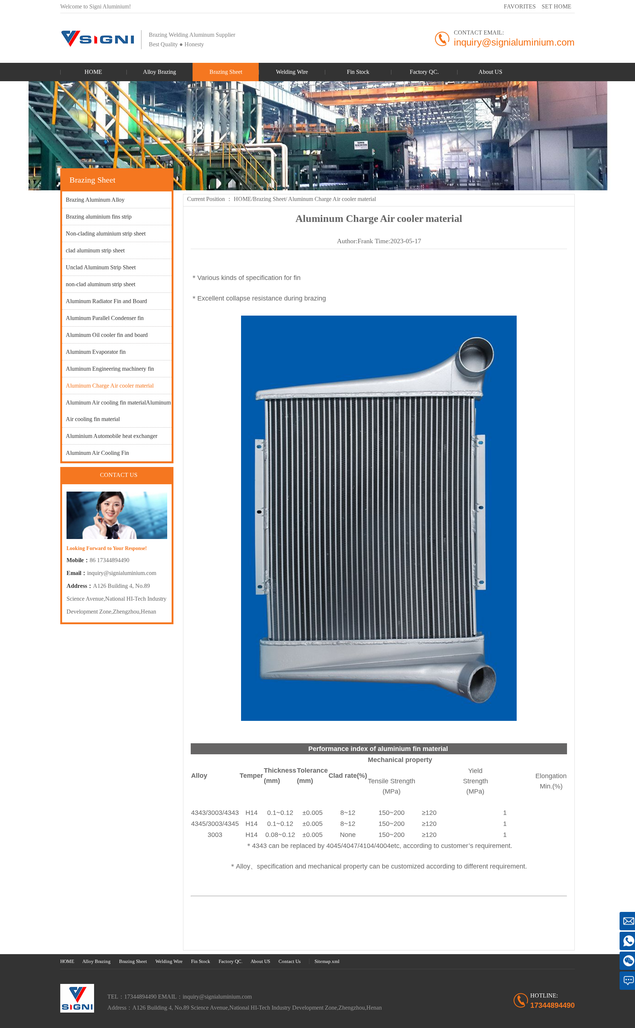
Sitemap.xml (327, 961)
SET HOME (556, 6)
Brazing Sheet (269, 199)
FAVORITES (520, 6)
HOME (242, 199)
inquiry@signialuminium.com (121, 573)
